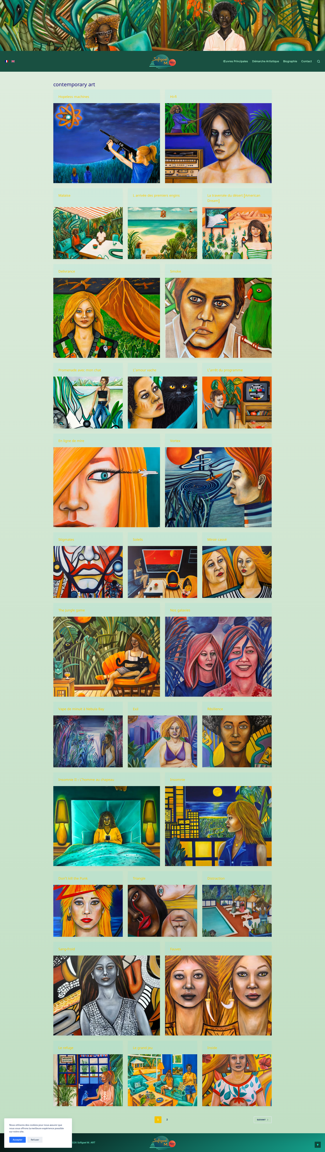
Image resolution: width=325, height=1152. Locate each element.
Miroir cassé (217, 540)
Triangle (139, 879)
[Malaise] (88, 233)
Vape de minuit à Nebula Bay (81, 709)
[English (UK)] (13, 61)
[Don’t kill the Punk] (88, 911)
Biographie (290, 61)
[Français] (6, 61)
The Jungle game (71, 611)
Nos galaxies (180, 611)
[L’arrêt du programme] (237, 403)
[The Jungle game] (106, 657)
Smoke (175, 272)
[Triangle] (162, 911)
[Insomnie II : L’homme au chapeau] (106, 826)
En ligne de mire (71, 441)
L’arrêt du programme (225, 371)
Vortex (175, 441)
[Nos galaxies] (218, 657)
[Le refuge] (88, 1080)
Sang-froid (66, 950)
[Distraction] (237, 911)
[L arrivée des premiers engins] (162, 233)
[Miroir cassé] (237, 572)
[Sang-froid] (106, 995)
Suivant (261, 1119)
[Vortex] (218, 487)
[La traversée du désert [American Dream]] (237, 233)
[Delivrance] (106, 318)
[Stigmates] (88, 572)
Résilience (215, 709)
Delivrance (66, 272)
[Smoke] (218, 318)
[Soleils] (162, 572)
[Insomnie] (218, 826)
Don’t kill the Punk (73, 879)
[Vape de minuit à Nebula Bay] (88, 741)
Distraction (216, 879)
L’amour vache (144, 371)
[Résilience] (237, 741)
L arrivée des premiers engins (156, 196)
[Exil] (162, 741)
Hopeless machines (73, 97)
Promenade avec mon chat (79, 371)
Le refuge (65, 1048)
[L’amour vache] (162, 403)
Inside (212, 1048)
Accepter (17, 1139)
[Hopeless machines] (106, 143)
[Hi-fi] (218, 143)
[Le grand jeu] (162, 1080)
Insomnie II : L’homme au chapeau (86, 780)
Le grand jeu (143, 1048)
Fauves (175, 950)
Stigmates (66, 540)
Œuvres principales (235, 61)
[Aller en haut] (318, 1145)
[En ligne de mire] (106, 487)
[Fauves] (218, 995)
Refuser (35, 1139)
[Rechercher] (318, 61)
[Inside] (237, 1080)
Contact (306, 61)
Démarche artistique (265, 61)
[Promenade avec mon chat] (88, 403)
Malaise (64, 196)
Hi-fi (173, 97)
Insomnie (177, 780)
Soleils (138, 540)
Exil (135, 709)
